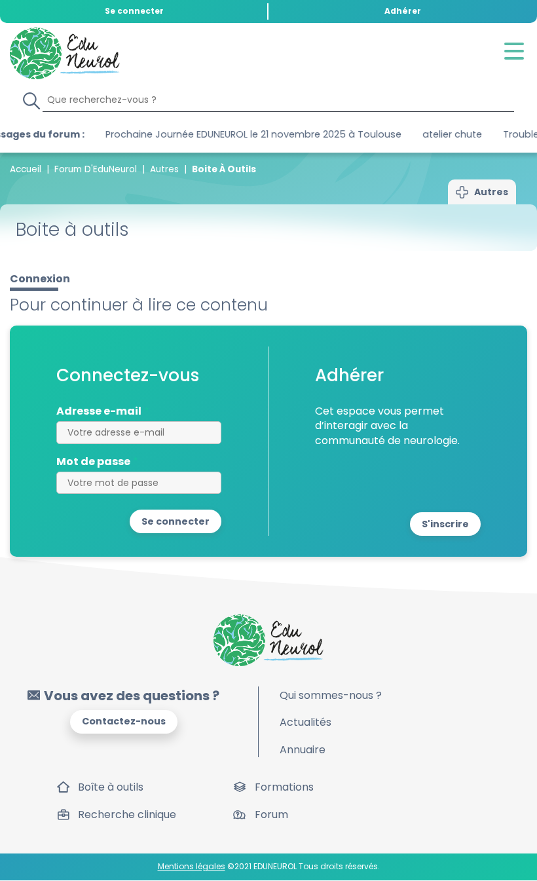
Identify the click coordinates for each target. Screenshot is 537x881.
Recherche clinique (127, 814)
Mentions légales (191, 866)
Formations (284, 787)
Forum (271, 814)
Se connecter (134, 10)
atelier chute (424, 134)
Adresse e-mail (98, 411)
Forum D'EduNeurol (95, 169)
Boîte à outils (110, 787)
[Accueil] (65, 53)
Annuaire (302, 749)
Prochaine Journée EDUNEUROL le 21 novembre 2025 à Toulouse (225, 134)
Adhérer (402, 10)
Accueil (25, 169)
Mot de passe (93, 462)
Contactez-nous (124, 721)
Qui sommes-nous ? (331, 695)
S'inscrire (445, 524)
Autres (164, 169)
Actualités (305, 722)
